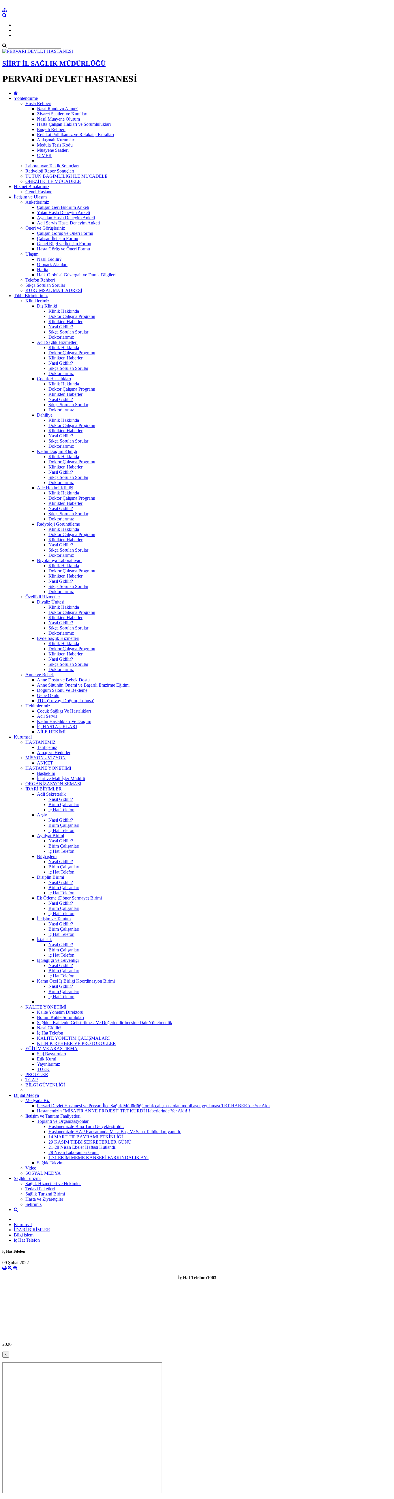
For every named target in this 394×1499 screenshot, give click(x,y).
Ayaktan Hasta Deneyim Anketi (66, 217)
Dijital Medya (26, 1095)
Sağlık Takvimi (51, 1162)
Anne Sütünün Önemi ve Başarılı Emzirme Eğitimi (83, 685)
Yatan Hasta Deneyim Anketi (63, 212)
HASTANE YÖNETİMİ (48, 768)
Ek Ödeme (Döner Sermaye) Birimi (69, 897)
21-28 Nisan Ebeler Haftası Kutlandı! (82, 1147)
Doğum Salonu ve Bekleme (62, 690)
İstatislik (44, 939)
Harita (42, 269)
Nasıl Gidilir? (49, 259)
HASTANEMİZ (40, 742)
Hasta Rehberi (38, 103)
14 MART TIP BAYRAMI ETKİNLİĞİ (85, 1136)
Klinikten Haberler (65, 321)
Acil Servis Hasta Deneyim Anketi (68, 222)
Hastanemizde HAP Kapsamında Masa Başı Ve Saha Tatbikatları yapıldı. (114, 1131)
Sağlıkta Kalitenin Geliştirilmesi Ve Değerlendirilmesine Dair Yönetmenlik (104, 1022)
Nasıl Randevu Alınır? (57, 108)
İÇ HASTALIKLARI (57, 726)
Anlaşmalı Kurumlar (55, 139)
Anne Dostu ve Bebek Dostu (63, 679)
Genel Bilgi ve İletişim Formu (64, 243)
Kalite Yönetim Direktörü (60, 1012)
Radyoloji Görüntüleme (58, 524)
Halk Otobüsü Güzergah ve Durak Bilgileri (76, 274)
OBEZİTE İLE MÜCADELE (53, 181)
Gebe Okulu (48, 695)
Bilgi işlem (47, 856)
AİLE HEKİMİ (51, 731)
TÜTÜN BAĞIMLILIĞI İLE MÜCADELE (66, 176)
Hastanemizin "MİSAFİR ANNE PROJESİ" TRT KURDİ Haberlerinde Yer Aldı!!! (113, 1110)
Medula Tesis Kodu (55, 145)
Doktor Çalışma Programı (71, 316)
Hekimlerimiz (37, 705)
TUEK (43, 1069)
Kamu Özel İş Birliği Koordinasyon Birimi (76, 981)
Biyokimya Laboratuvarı (59, 560)
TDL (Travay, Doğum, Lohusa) (65, 700)
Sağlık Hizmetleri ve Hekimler (53, 1183)
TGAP (31, 1079)
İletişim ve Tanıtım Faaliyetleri (52, 1116)
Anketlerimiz (37, 202)
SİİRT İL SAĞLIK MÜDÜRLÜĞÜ (54, 63)
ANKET (45, 762)
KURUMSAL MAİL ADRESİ (53, 290)
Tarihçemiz (47, 747)
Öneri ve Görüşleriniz (45, 228)
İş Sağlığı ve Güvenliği (58, 960)
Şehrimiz (33, 1204)
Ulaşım (31, 254)
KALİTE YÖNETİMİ (45, 1007)
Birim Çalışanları (63, 804)
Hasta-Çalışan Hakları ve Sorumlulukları (74, 124)
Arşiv (42, 814)
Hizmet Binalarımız (31, 186)
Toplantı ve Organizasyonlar (63, 1121)
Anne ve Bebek (39, 674)
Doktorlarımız (61, 337)
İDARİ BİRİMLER (43, 788)
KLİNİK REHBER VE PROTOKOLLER (76, 1043)
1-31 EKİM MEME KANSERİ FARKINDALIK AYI (98, 1157)
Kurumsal (23, 736)
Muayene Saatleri (53, 150)
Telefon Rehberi (40, 280)
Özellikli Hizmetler (42, 596)
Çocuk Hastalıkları (54, 378)
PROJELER (36, 1074)
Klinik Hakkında (63, 311)
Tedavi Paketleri (40, 1188)
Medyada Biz (37, 1100)
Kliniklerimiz (37, 300)
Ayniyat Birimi (50, 835)
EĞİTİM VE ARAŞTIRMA (51, 1048)
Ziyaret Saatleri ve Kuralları (62, 113)
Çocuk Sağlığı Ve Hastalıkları (64, 711)
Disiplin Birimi (50, 877)
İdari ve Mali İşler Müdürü (61, 778)
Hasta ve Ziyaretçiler (44, 1199)
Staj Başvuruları (51, 1053)
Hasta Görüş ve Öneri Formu (63, 248)
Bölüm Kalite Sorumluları (60, 1017)
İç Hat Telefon (50, 1032)
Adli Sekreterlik (51, 794)
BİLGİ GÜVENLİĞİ (45, 1084)
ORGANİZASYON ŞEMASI (53, 783)
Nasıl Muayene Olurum (58, 119)
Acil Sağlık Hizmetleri (57, 342)
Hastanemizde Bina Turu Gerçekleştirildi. (86, 1126)
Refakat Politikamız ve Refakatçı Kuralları (75, 134)
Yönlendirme (26, 98)
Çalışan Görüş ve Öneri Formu (65, 233)
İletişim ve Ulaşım (30, 196)
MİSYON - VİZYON (45, 757)
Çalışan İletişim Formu (57, 238)
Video (30, 1168)
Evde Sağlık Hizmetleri (58, 638)
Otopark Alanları (52, 264)
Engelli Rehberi (51, 129)
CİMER (44, 155)
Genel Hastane (38, 191)
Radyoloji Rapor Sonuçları (49, 170)
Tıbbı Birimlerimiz (31, 295)
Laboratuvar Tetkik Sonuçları (52, 165)
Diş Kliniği (47, 305)
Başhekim (46, 773)
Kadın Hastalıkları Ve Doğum (64, 721)
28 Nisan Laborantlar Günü (73, 1152)
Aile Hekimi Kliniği (55, 487)
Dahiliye (44, 415)
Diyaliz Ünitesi (50, 601)
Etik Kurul (46, 1058)
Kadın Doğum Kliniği (57, 451)
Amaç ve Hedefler (53, 752)
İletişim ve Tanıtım (54, 918)
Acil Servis (47, 716)
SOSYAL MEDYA (43, 1173)
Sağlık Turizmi (27, 1178)
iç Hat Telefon (61, 809)
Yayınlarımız (48, 1064)
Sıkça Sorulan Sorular (45, 285)
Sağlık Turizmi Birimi (45, 1193)
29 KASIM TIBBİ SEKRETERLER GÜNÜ (90, 1142)
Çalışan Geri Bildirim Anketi (63, 207)
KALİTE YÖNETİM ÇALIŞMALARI (73, 1038)
